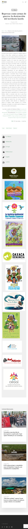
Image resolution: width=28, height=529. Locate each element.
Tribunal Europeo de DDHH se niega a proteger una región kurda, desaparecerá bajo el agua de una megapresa (14, 115)
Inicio (3, 31)
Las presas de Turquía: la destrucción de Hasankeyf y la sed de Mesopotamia (14, 110)
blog (6, 31)
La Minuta (14, 10)
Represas (21, 23)
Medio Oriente (15, 23)
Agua (11, 23)
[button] (25, 2)
